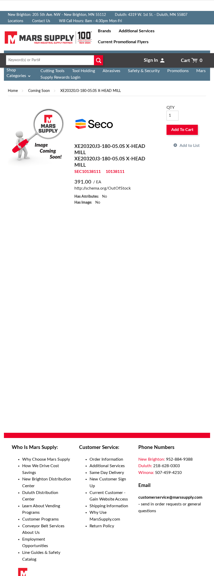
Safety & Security (144, 71)
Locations (15, 21)
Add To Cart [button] (182, 130)
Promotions (178, 71)
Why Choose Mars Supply (46, 459)
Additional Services (107, 466)
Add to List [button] (190, 145)
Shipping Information (109, 506)
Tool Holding (83, 71)
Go (98, 60)
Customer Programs (40, 519)
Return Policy (102, 526)
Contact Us (41, 21)
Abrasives (111, 71)
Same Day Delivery (107, 473)
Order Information (106, 459)
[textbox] (53, 60)
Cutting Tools (52, 71)
